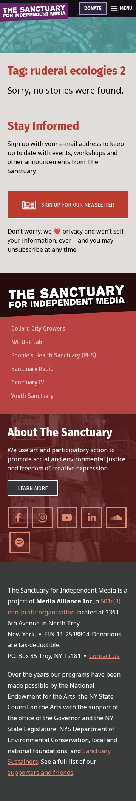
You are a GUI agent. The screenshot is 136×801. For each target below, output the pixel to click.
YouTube (67, 517)
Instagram (42, 517)
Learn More (33, 488)
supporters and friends (40, 772)
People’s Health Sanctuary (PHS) (53, 355)
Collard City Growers (38, 328)
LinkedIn (91, 517)
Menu (126, 8)
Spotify (19, 542)
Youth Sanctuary (32, 396)
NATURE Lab (26, 342)
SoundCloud (116, 517)
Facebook (18, 517)
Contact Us (104, 656)
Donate (93, 8)
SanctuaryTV (27, 382)
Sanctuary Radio (32, 369)
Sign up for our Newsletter (77, 204)
